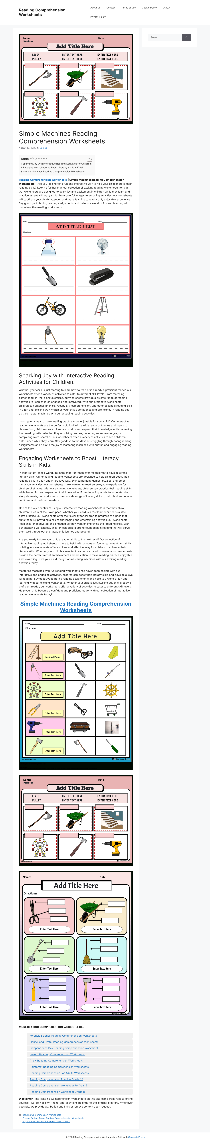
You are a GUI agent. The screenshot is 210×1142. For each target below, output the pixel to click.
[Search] (186, 37)
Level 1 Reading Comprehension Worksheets (57, 1054)
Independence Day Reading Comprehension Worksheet (64, 1048)
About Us (95, 7)
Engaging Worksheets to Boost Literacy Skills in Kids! (53, 167)
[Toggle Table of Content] (88, 159)
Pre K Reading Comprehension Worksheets (56, 1060)
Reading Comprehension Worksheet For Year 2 (58, 1085)
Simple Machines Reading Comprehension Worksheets (54, 171)
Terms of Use (128, 7)
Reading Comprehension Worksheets (43, 179)
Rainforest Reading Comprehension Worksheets (59, 1066)
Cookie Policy (149, 7)
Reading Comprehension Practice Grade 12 (56, 1079)
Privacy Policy (98, 16)
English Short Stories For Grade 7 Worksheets (46, 1121)
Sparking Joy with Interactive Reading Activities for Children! (57, 163)
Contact (111, 7)
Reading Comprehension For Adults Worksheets (59, 1073)
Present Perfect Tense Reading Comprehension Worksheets (53, 1118)
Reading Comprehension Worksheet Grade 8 (57, 1091)
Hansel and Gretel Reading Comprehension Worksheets (64, 1041)
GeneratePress (136, 1137)
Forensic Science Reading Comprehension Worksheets (63, 1035)
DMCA (166, 7)
